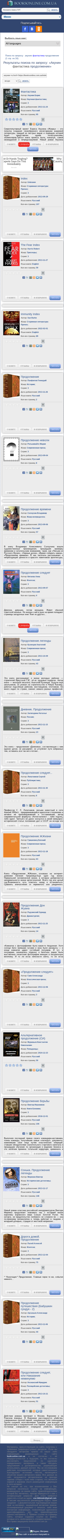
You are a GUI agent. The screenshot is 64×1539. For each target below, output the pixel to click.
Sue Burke (32, 318)
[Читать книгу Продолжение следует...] (11, 793)
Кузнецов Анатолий (36, 645)
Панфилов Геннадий (36, 380)
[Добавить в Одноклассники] (34, 124)
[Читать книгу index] (11, 199)
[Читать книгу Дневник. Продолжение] (11, 730)
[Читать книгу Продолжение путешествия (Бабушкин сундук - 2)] (11, 1323)
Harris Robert (33, 249)
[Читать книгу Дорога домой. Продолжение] (11, 1257)
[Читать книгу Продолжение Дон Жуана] (11, 926)
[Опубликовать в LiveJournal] (27, 124)
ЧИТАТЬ (33, 149)
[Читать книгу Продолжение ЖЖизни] (11, 857)
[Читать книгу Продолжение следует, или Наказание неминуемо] (11, 1393)
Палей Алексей (34, 1243)
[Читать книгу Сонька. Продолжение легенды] (11, 1190)
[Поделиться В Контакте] (41, 124)
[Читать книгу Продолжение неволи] (11, 460)
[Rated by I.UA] (23, 1531)
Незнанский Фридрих (37, 1382)
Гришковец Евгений (36, 840)
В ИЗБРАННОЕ (52, 144)
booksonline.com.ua (16, 1456)
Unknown (31, 182)
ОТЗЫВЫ (36, 144)
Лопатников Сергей (36, 777)
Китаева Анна (33, 577)
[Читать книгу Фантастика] (11, 112)
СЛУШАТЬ (24, 144)
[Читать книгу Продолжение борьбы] (11, 1121)
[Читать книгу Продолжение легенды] (11, 661)
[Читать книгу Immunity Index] (11, 334)
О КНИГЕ (11, 144)
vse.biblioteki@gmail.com (44, 1498)
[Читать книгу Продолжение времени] (11, 530)
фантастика (39, 55)
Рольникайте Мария (36, 444)
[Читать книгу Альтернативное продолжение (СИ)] (11, 1056)
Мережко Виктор (35, 1177)
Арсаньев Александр (37, 1313)
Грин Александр (35, 976)
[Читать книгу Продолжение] (11, 397)
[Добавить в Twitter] (37, 124)
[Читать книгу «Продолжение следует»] (11, 992)
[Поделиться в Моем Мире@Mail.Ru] (30, 124)
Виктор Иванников (35, 1105)
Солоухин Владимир (37, 513)
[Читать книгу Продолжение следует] (11, 593)
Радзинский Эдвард (36, 912)
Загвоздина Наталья (37, 713)
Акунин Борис (33, 95)
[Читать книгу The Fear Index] (11, 265)
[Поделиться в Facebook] (24, 124)
